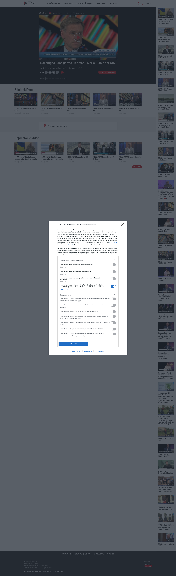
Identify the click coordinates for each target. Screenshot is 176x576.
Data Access (88, 351)
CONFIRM (73, 344)
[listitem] (88, 260)
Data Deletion (76, 351)
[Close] (123, 225)
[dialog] (88, 288)
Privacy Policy (99, 351)
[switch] (113, 264)
